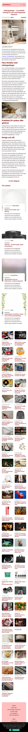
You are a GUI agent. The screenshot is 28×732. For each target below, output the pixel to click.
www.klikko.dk (15, 715)
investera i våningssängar (8, 56)
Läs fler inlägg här (14, 181)
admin (12, 17)
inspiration (23, 17)
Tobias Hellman (15, 205)
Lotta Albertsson (14, 275)
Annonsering (14, 721)
